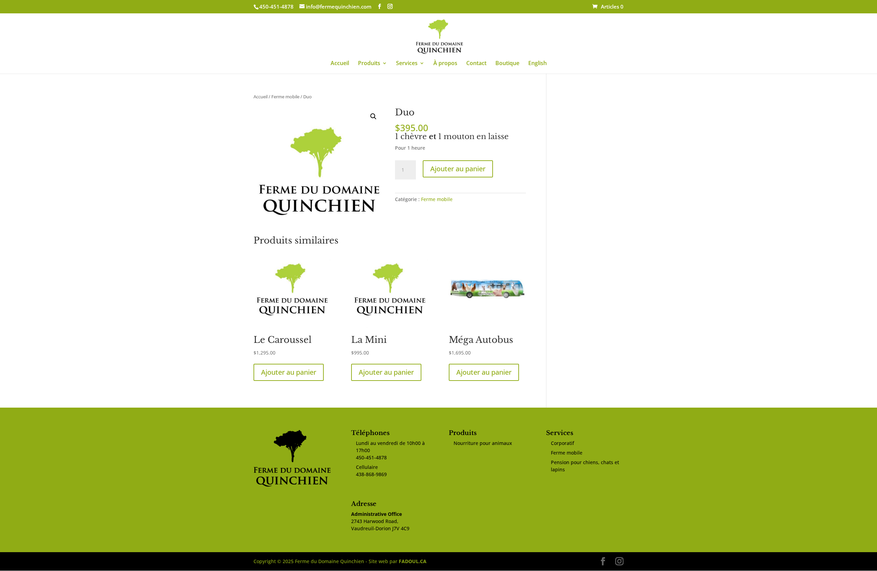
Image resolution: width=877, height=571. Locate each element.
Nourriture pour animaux (483, 443)
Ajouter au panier (457, 168)
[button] (373, 116)
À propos (445, 64)
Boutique (507, 64)
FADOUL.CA (413, 561)
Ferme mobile (285, 97)
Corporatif (562, 443)
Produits (369, 64)
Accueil (340, 64)
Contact (476, 64)
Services (407, 64)
